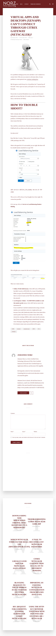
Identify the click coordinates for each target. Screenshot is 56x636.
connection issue (26, 328)
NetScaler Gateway (15, 39)
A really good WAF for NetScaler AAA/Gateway (19, 564)
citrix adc (18, 328)
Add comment (26, 39)
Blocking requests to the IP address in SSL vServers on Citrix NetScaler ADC (19, 588)
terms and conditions (35, 4)
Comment (13, 413)
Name (12, 431)
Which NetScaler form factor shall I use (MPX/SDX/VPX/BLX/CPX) (19, 543)
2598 (13, 328)
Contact (26, 4)
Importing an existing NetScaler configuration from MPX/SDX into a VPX (36, 588)
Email (24, 431)
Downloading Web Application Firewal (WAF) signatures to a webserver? (19, 521)
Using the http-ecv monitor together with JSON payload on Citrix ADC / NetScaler (36, 612)
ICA (39, 328)
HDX (34, 328)
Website (35, 431)
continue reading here (32, 79)
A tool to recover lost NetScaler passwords (37, 543)
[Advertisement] (28, 472)
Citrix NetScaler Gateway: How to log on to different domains (37, 565)
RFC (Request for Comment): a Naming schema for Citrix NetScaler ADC (19, 612)
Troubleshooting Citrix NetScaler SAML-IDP (37, 521)
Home (17, 4)
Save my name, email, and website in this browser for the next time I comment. (28, 437)
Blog (21, 4)
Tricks (20, 39)
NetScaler (13, 331)
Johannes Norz (15, 37)
